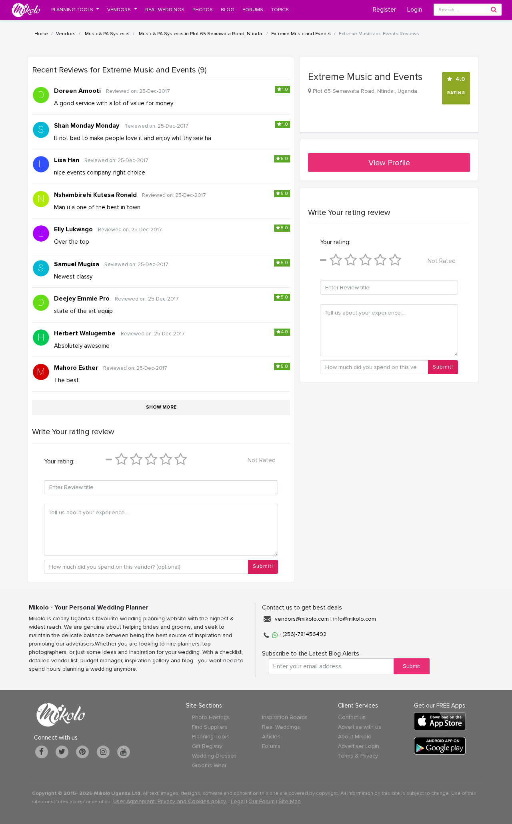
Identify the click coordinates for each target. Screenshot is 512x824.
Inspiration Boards (285, 717)
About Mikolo (355, 736)
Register (384, 10)
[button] (75, 10)
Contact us (352, 717)
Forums (271, 746)
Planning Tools (210, 736)
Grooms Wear (209, 765)
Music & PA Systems (107, 34)
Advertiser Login (358, 746)
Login (414, 10)
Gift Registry (207, 746)
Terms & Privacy (358, 755)
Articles (271, 736)
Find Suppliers (210, 727)
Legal (238, 801)
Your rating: (59, 461)
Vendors (66, 34)
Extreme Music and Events (301, 34)
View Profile (389, 163)
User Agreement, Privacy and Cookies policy (169, 801)
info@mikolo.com (354, 618)
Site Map (289, 801)
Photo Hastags (211, 717)
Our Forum (261, 801)
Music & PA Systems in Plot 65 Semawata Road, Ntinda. (200, 34)
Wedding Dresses (214, 755)
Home (41, 34)
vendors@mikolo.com (302, 618)
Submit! (263, 566)
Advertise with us (359, 727)
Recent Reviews (114, 70)
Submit (411, 666)
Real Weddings (281, 727)
